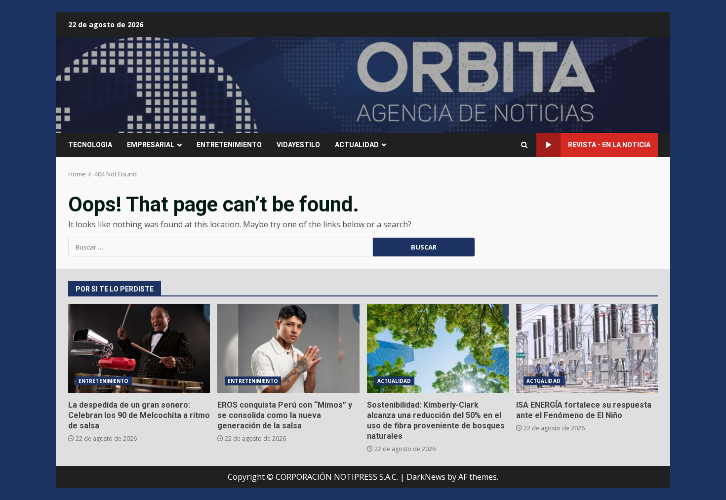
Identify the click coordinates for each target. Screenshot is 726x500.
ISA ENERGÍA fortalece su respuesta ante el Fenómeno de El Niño (587, 348)
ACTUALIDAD (357, 145)
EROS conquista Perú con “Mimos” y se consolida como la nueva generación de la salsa (288, 348)
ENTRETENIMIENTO (229, 145)
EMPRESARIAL (150, 145)
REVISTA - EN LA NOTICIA (609, 145)
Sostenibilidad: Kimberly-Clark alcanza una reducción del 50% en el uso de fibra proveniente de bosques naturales (438, 348)
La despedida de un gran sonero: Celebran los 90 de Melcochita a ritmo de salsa (139, 348)
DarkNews (425, 476)
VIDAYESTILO (298, 145)
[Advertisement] (483, 84)
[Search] (524, 145)
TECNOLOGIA (90, 145)
